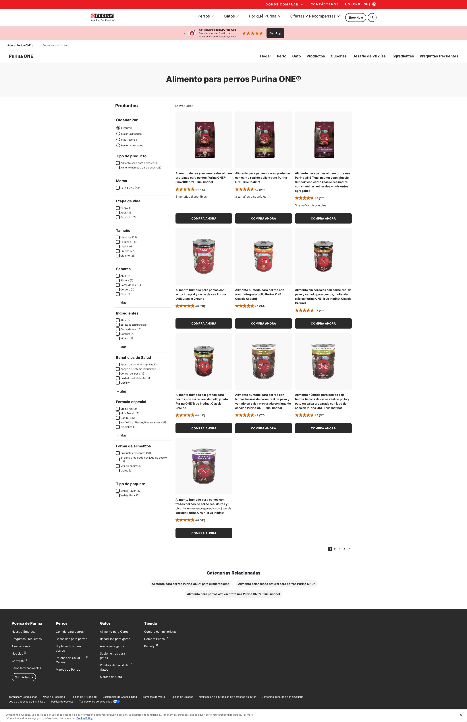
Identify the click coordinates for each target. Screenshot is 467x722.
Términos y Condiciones (23, 696)
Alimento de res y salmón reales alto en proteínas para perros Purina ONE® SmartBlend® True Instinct (203, 177)
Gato (296, 56)
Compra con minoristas (160, 631)
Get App (275, 33)
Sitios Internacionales (26, 668)
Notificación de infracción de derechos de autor (227, 696)
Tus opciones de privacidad (95, 701)
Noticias (17, 653)
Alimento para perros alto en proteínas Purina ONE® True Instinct (233, 594)
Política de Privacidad (84, 696)
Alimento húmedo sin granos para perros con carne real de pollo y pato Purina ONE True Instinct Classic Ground (201, 401)
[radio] (118, 128)
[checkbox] (118, 163)
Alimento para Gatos (114, 631)
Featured (126, 127)
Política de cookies (62, 701)
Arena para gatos (112, 646)
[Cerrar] (184, 33)
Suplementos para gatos (112, 656)
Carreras (18, 661)
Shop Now (355, 17)
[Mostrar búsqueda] (372, 17)
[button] (203, 218)
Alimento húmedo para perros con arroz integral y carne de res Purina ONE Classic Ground (200, 294)
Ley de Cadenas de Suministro (27, 701)
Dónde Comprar (282, 4)
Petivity (149, 646)
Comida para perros (70, 631)
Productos (316, 56)
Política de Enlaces (182, 696)
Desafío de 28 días (369, 56)
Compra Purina (154, 639)
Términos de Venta (154, 696)
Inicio (9, 45)
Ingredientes (402, 56)
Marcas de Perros (68, 669)
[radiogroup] (129, 136)
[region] (233, 715)
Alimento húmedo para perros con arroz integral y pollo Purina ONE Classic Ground (259, 294)
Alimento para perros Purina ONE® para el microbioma (190, 584)
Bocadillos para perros (71, 639)
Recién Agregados (132, 145)
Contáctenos (24, 677)
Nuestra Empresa (23, 631)
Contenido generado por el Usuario (282, 696)
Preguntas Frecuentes (27, 639)
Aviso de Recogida (54, 696)
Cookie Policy (84, 718)
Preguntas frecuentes (439, 56)
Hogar (265, 56)
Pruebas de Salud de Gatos (114, 667)
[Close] (461, 715)
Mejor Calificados (131, 133)
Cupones (339, 56)
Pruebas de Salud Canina (68, 660)
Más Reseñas (129, 139)
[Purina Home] (102, 17)
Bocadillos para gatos (115, 639)
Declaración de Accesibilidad (120, 696)
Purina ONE (24, 45)
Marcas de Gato (111, 677)
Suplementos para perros (68, 648)
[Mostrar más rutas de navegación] (37, 45)
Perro (281, 56)
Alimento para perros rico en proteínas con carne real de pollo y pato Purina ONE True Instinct (263, 177)
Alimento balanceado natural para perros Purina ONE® (276, 584)
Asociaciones (21, 646)
